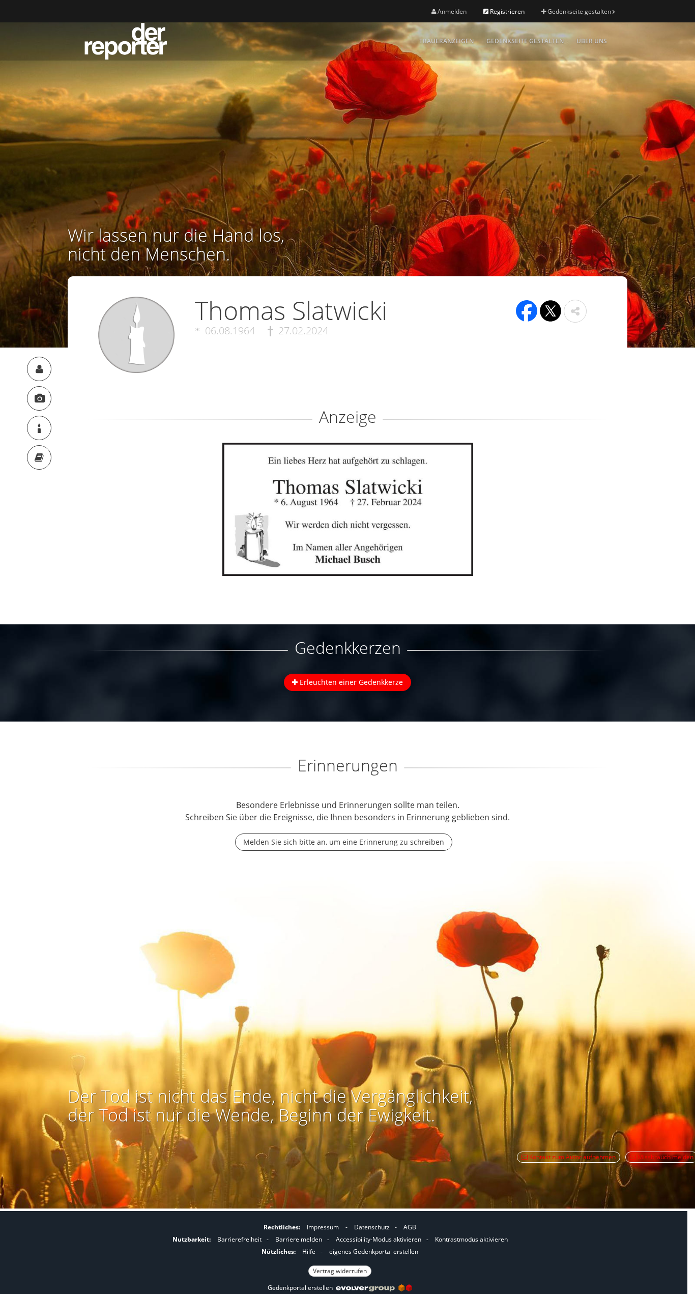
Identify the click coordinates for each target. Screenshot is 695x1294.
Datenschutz (372, 1227)
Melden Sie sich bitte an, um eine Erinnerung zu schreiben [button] (343, 842)
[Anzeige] (39, 398)
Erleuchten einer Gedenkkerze (350, 682)
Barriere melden (298, 1239)
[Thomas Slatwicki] (39, 369)
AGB (409, 1227)
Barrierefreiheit (239, 1239)
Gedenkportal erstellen (302, 1287)
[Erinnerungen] (39, 457)
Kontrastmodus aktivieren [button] (471, 1239)
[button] (575, 311)
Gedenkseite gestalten (579, 11)
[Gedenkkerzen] (39, 428)
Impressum (323, 1227)
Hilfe (308, 1251)
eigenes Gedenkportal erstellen (373, 1251)
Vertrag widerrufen (340, 1271)
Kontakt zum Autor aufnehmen (572, 1157)
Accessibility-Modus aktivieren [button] (378, 1239)
